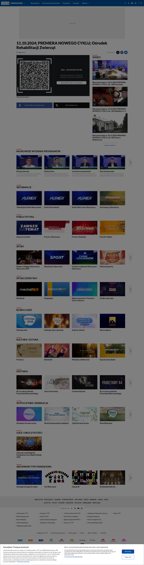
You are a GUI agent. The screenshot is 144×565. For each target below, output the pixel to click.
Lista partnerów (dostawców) (73, 557)
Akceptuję (128, 551)
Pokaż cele (128, 557)
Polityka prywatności (23, 561)
